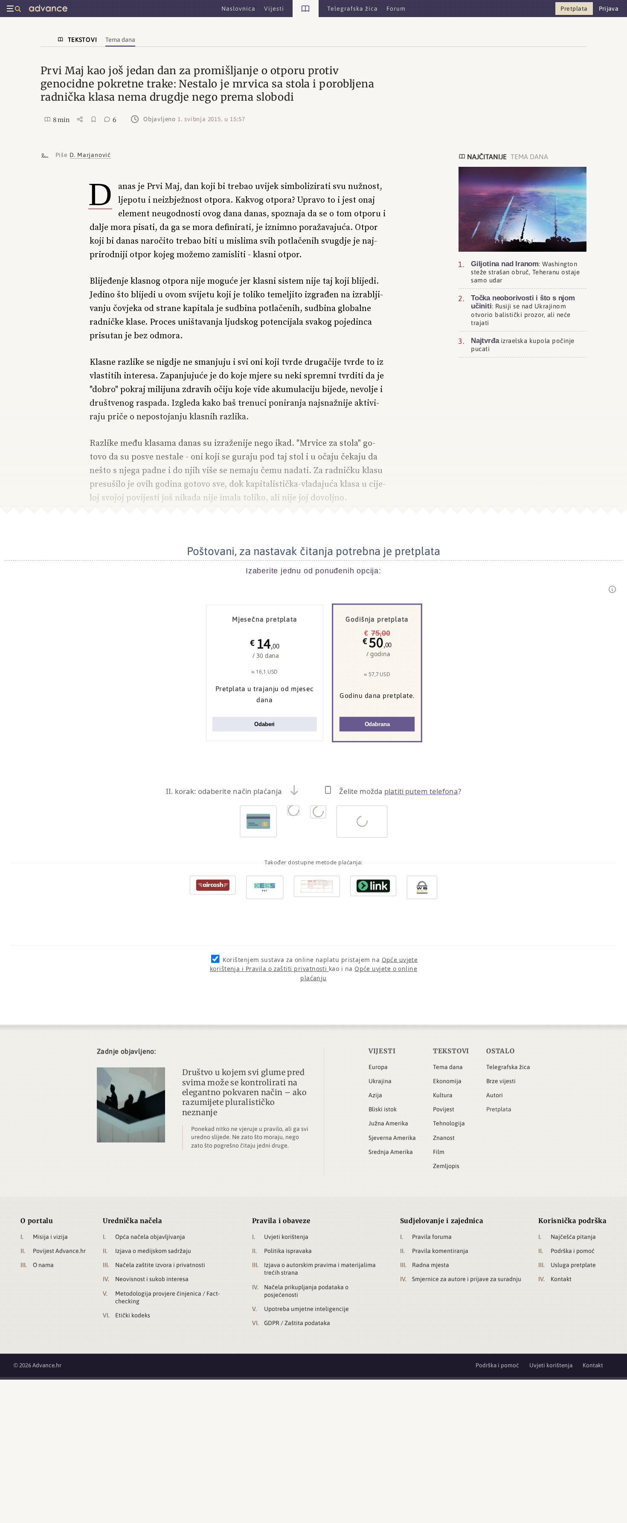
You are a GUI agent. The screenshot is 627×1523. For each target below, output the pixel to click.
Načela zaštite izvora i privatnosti (160, 1264)
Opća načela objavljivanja (150, 1236)
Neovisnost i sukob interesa (152, 1279)
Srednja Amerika (391, 1151)
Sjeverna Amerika (392, 1137)
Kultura (443, 1095)
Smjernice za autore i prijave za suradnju (466, 1279)
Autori (494, 1095)
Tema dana (448, 1067)
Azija (375, 1095)
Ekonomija (447, 1081)
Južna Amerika (388, 1123)
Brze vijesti (501, 1081)
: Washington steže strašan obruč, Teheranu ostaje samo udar (525, 272)
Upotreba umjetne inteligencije (306, 1308)
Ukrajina (380, 1081)
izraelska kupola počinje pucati (523, 344)
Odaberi (264, 724)
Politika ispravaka (288, 1250)
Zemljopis (446, 1166)
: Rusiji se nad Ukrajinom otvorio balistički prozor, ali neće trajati (523, 310)
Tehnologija (449, 1123)
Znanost (444, 1137)
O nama (43, 1264)
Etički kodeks (132, 1315)
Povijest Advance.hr (59, 1250)
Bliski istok (383, 1109)
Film (438, 1151)
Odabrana (377, 724)
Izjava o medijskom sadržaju (153, 1250)
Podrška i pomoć (573, 1250)
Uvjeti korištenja (286, 1236)
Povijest (443, 1109)
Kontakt (561, 1279)
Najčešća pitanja (573, 1236)
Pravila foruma (432, 1236)
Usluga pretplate (573, 1264)
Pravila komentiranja (440, 1250)
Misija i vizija (50, 1236)
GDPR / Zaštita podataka (297, 1323)
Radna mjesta (430, 1264)
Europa (378, 1067)
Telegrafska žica (508, 1067)
